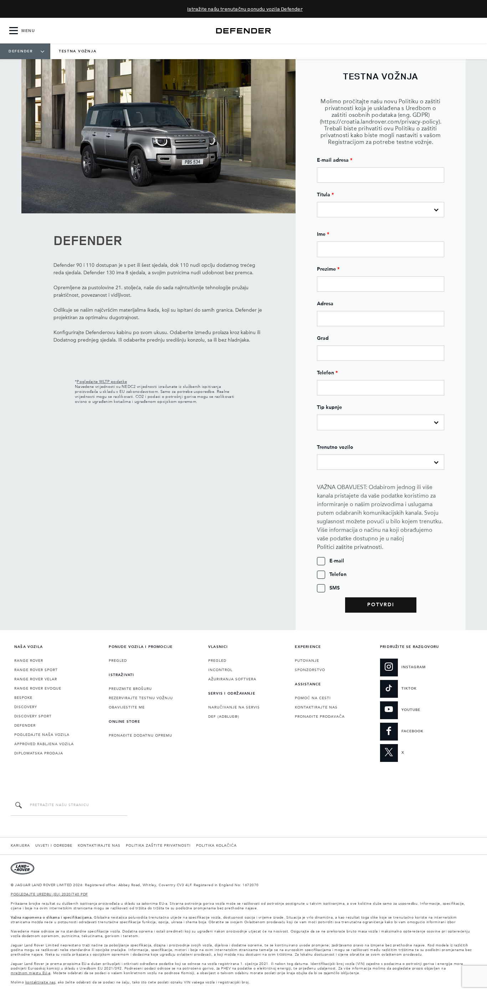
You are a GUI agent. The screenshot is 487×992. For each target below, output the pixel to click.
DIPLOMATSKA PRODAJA (38, 753)
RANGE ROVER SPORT (36, 670)
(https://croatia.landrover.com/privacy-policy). (380, 122)
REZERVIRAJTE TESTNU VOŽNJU (141, 698)
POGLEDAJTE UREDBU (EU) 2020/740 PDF (49, 894)
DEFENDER (25, 725)
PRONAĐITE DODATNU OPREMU (140, 735)
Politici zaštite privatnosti (349, 547)
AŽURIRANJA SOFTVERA (232, 679)
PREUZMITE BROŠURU (130, 689)
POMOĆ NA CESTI (313, 698)
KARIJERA (20, 845)
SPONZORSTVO (310, 670)
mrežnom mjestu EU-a (31, 973)
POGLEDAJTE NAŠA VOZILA (42, 735)
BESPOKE (23, 698)
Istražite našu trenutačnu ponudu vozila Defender (245, 8)
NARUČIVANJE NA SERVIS (234, 707)
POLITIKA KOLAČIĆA (216, 845)
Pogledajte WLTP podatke (102, 382)
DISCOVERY (25, 707)
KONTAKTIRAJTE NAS (316, 707)
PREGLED (118, 661)
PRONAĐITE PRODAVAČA (320, 717)
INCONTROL (220, 670)
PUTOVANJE (307, 661)
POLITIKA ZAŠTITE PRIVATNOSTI (158, 845)
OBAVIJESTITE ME (127, 707)
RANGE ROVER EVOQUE (37, 688)
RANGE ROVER (28, 661)
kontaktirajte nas (40, 982)
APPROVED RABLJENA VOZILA (44, 744)
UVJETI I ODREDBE (53, 845)
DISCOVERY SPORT (33, 716)
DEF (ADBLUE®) (223, 717)
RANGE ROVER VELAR (35, 679)
